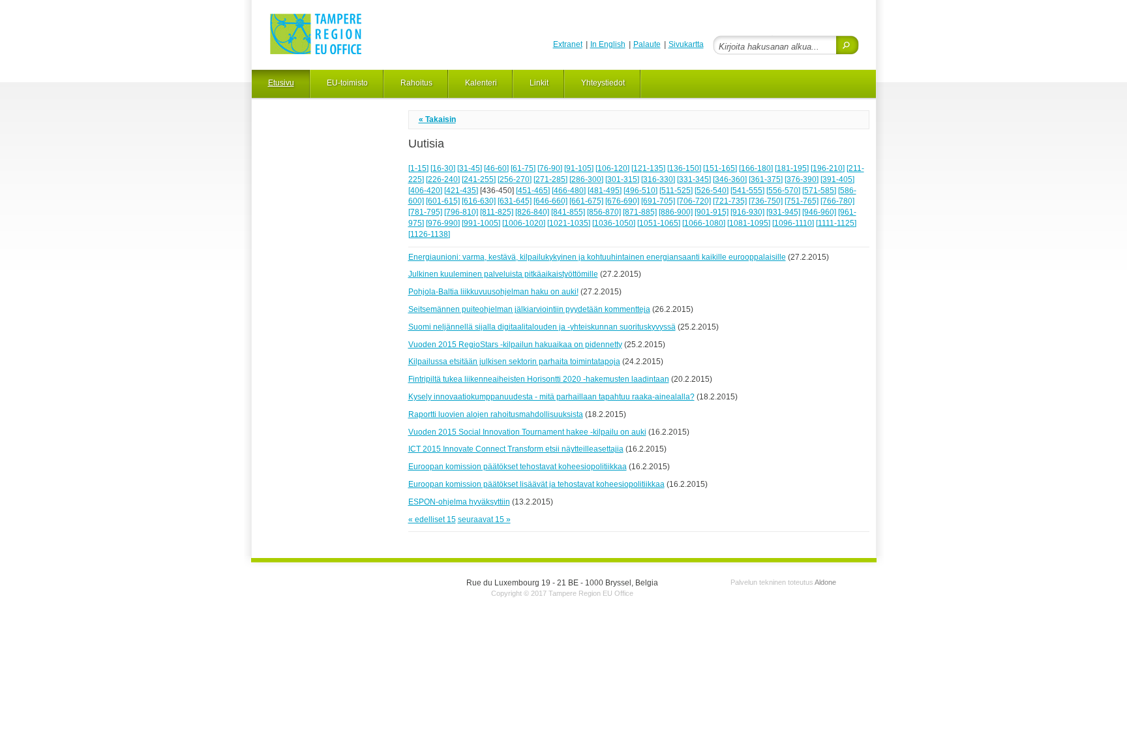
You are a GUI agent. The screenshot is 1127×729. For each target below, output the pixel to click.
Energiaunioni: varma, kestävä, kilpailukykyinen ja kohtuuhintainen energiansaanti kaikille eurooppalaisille (597, 257)
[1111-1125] (836, 223)
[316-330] (658, 179)
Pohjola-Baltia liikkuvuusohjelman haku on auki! (493, 291)
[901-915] (712, 212)
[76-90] (549, 168)
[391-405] (837, 179)
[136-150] (684, 168)
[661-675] (586, 201)
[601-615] (443, 201)
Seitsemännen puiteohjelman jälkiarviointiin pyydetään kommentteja (529, 309)
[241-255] (479, 179)
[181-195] (792, 168)
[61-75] (523, 168)
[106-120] (612, 168)
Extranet (567, 44)
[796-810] (461, 212)
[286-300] (586, 179)
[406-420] (425, 190)
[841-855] (568, 212)
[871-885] (640, 212)
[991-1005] (481, 223)
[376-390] (802, 179)
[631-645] (515, 201)
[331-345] (694, 179)
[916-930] (747, 212)
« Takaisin (437, 119)
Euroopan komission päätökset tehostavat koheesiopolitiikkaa (517, 466)
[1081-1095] (748, 223)
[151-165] (720, 168)
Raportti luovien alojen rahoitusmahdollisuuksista (495, 414)
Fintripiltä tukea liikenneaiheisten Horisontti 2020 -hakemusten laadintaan (538, 379)
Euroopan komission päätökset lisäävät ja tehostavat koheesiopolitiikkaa (536, 484)
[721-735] (730, 201)
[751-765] (802, 201)
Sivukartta (686, 44)
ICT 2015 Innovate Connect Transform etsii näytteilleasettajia (516, 449)
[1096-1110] (793, 223)
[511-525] (676, 190)
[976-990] (443, 223)
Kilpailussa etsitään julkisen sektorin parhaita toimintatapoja (514, 361)
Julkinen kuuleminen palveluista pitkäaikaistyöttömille (503, 274)
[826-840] (532, 212)
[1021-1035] (568, 223)
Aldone (825, 582)
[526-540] (712, 190)
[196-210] (828, 168)
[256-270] (515, 179)
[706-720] (694, 201)
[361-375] (766, 179)
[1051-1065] (658, 223)
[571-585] (819, 190)
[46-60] (496, 168)
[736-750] (766, 201)
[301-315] (622, 179)
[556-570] (783, 190)
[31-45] (469, 168)
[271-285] (550, 179)
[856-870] (604, 212)
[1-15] (418, 168)
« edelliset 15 (432, 519)
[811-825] (496, 212)
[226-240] (443, 179)
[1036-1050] (613, 223)
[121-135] (648, 168)
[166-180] (756, 168)
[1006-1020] (523, 223)
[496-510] (640, 190)
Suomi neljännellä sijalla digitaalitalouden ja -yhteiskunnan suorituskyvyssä (542, 327)
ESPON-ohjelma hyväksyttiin (459, 501)
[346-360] (730, 179)
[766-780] (837, 201)
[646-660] (550, 201)
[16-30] (442, 168)
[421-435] (461, 190)
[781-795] (425, 212)
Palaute (647, 44)
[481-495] (605, 190)
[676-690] (622, 201)
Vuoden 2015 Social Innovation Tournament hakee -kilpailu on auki (527, 432)
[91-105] (579, 168)
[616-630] (479, 201)
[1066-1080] (703, 223)
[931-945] (783, 212)
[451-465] (533, 190)
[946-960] (819, 212)
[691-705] (658, 201)
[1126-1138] (429, 234)
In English (607, 44)
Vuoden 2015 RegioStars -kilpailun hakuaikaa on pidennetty (515, 344)
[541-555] (747, 190)
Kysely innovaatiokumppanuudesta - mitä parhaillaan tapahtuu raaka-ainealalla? (551, 396)
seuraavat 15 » (484, 519)
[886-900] (676, 212)
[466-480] (569, 190)
